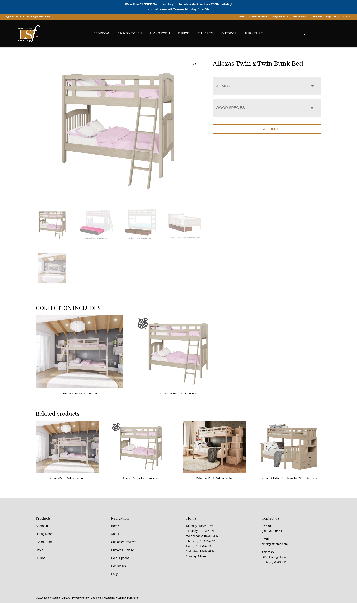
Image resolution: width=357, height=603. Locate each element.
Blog (328, 16)
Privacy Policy (80, 597)
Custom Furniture (258, 16)
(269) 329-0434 (272, 531)
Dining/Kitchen (129, 33)
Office (183, 33)
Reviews (317, 16)
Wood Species (230, 108)
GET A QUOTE (267, 129)
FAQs (337, 16)
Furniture (254, 33)
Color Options (299, 16)
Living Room (160, 33)
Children (205, 33)
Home (115, 526)
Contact (347, 16)
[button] (195, 64)
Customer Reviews (123, 541)
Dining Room (44, 534)
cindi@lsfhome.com (275, 544)
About (242, 16)
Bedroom (101, 33)
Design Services (279, 16)
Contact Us (118, 566)
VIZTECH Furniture (127, 597)
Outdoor (229, 33)
